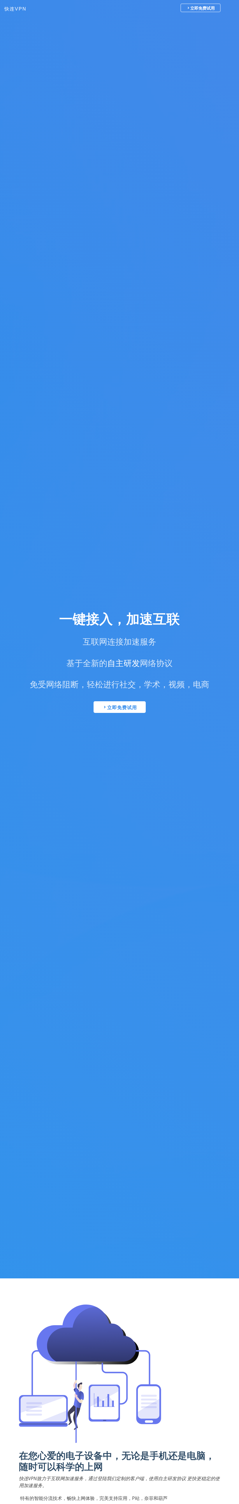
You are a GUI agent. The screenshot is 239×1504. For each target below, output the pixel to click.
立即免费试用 (202, 8)
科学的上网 (79, 1467)
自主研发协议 (172, 1478)
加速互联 (153, 619)
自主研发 (123, 663)
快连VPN (15, 8)
